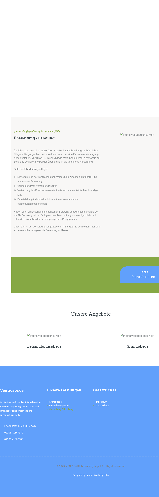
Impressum (101, 402)
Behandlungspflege (44, 346)
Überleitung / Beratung (61, 409)
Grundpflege (55, 402)
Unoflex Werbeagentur (97, 475)
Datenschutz (102, 406)
